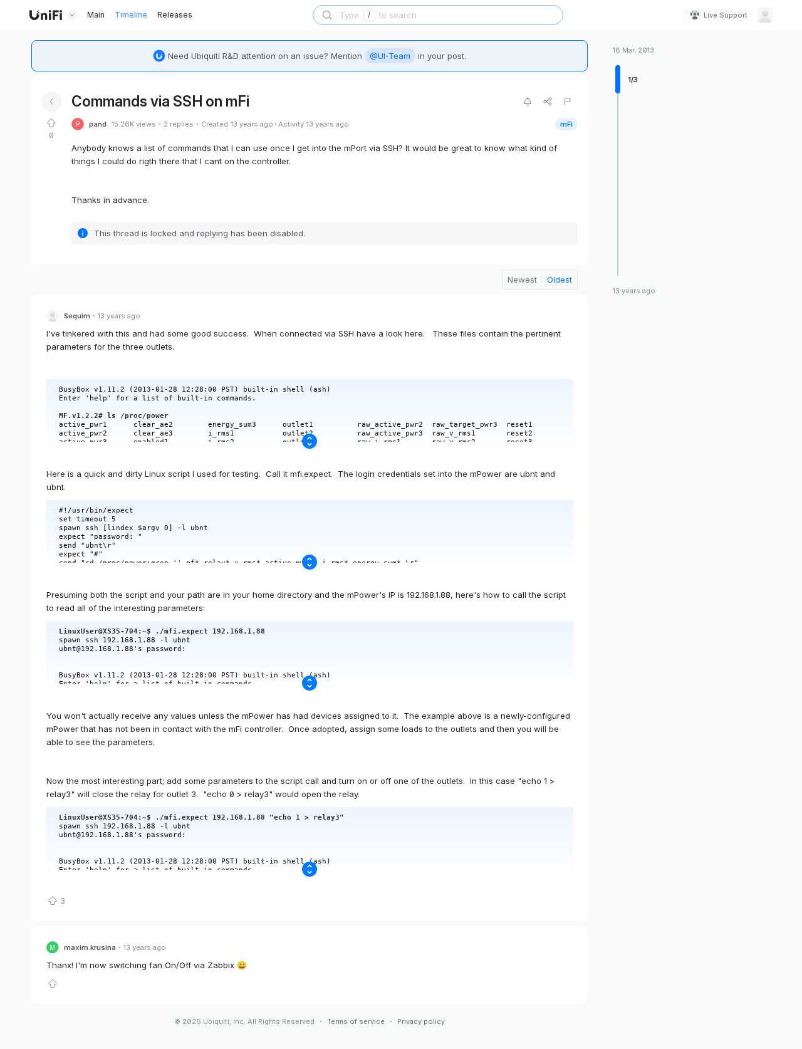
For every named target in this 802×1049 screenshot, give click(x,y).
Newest (522, 279)
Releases (174, 14)
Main (96, 14)
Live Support (725, 15)
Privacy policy (421, 1021)
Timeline (131, 14)
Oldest (559, 279)
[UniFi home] (45, 15)
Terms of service (356, 1021)
